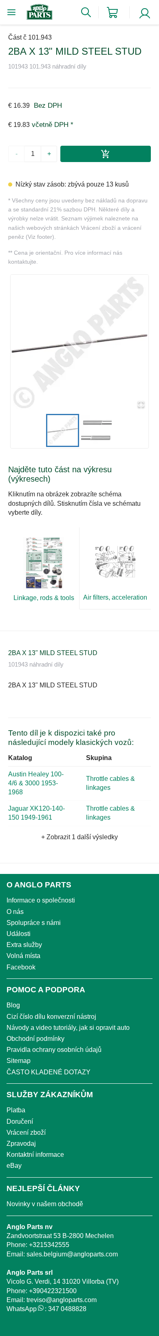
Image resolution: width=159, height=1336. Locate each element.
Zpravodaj (21, 1143)
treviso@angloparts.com (61, 1299)
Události (19, 933)
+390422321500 (53, 1290)
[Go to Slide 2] (96, 430)
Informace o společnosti (41, 900)
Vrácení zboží (26, 1132)
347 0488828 (67, 1308)
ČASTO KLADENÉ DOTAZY (49, 1072)
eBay (14, 1165)
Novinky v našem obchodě (45, 1203)
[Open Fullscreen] (141, 405)
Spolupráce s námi (34, 922)
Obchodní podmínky (35, 1038)
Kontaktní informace (35, 1154)
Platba (16, 1110)
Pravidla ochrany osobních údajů (54, 1049)
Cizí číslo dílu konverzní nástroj (51, 1016)
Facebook (21, 967)
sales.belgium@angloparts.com (72, 1254)
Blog (13, 1005)
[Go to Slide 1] (62, 430)
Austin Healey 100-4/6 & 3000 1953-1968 (36, 783)
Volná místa (23, 955)
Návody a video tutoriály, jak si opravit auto (68, 1027)
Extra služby (24, 944)
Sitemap (19, 1060)
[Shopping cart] (112, 12)
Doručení (20, 1121)
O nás (15, 911)
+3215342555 (49, 1244)
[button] (79, 344)
